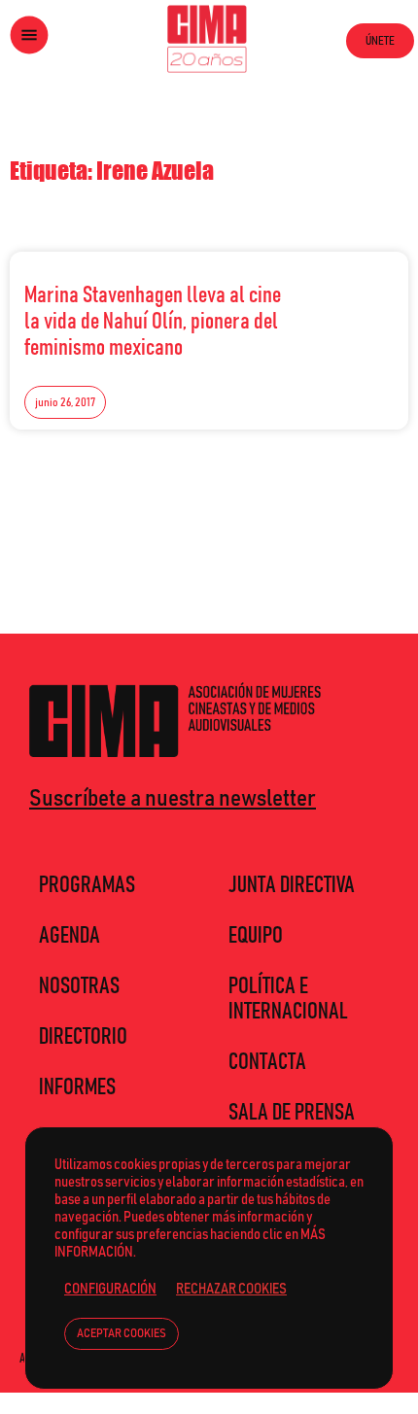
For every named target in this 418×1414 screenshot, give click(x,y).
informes (77, 1087)
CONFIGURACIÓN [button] (110, 1289)
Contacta (267, 1062)
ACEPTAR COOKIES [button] (121, 1334)
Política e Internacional (288, 999)
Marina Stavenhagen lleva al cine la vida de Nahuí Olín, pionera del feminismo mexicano (152, 322)
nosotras (79, 986)
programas (87, 885)
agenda (69, 936)
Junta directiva (291, 885)
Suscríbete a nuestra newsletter (172, 798)
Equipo (255, 936)
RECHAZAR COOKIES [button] (231, 1289)
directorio (83, 1037)
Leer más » (351, 290)
